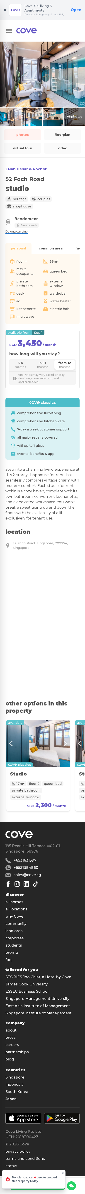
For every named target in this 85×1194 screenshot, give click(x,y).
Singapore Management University (37, 999)
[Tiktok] (35, 884)
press (10, 1037)
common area (51, 248)
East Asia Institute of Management (37, 1006)
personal (18, 248)
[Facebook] (8, 884)
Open (76, 10)
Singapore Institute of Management (38, 1013)
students (13, 945)
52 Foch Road (24, 179)
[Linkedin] (26, 884)
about (11, 1030)
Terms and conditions (25, 1158)
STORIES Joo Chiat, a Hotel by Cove (38, 977)
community (16, 923)
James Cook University (26, 984)
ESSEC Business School (27, 991)
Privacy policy (17, 1151)
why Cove (14, 916)
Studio (18, 774)
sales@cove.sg (27, 875)
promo (11, 952)
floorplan (62, 135)
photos (22, 135)
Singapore (14, 1077)
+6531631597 (25, 860)
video (62, 148)
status (11, 1166)
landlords (14, 931)
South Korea (16, 1092)
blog (9, 1059)
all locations (16, 909)
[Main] (26, 30)
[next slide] (65, 743)
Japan (11, 1099)
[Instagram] (17, 884)
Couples (43, 199)
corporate (14, 938)
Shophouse (22, 206)
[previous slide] (10, 743)
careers (12, 1045)
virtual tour (22, 148)
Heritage (20, 199)
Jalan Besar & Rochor (26, 169)
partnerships (17, 1052)
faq (8, 960)
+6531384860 (26, 867)
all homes (14, 902)
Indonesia (14, 1084)
